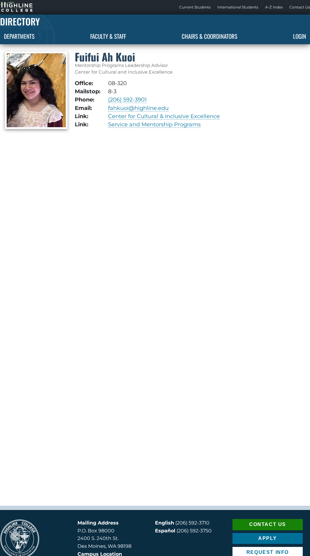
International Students (237, 7)
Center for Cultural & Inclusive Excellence (164, 116)
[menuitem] (195, 7)
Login (299, 36)
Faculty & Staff (108, 36)
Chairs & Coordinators (209, 36)
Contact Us (299, 7)
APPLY (267, 538)
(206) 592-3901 (127, 99)
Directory (20, 21)
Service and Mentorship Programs (154, 124)
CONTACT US (267, 524)
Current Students (195, 7)
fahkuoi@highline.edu (138, 108)
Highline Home (10, 7)
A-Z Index (274, 7)
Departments (19, 36)
